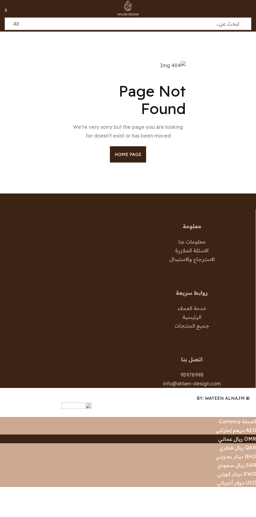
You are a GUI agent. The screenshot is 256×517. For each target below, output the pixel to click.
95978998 (192, 375)
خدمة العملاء (192, 308)
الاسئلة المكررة (192, 250)
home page (128, 154)
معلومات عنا (192, 241)
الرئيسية (191, 317)
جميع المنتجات (192, 326)
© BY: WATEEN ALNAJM (223, 398)
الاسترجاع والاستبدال (192, 259)
